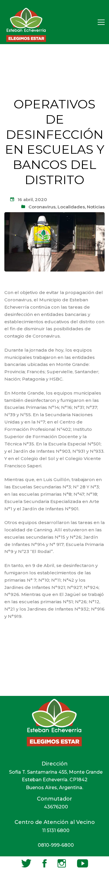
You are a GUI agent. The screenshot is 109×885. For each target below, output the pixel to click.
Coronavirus (42, 207)
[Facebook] (44, 863)
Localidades (71, 207)
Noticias (96, 207)
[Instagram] (61, 863)
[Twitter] (26, 863)
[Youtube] (82, 863)
